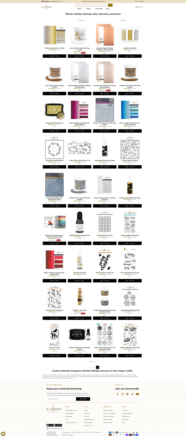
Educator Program (108, 416)
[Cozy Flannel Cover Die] (105, 222)
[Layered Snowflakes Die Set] (130, 297)
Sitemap (98, 432)
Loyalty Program (108, 419)
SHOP (80, 8)
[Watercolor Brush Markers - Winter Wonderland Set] (54, 222)
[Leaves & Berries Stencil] (130, 147)
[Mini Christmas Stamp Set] (105, 259)
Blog (123, 422)
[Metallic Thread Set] (130, 35)
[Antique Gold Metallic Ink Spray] (130, 184)
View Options (54, 355)
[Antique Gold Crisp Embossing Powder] (130, 72)
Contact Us (87, 425)
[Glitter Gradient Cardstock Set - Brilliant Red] (54, 259)
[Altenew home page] (46, 7)
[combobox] (91, 5)
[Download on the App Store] (50, 425)
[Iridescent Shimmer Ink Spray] (105, 147)
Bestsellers (68, 416)
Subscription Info (89, 419)
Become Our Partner (109, 413)
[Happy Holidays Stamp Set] (130, 222)
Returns (86, 416)
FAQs (85, 410)
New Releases (69, 413)
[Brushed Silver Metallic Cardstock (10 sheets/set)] (79, 72)
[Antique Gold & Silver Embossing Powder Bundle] (105, 297)
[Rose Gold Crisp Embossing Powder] (54, 72)
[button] (3, 434)
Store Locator (88, 422)
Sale (66, 419)
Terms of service (76, 432)
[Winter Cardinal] (54, 334)
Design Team (126, 416)
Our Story (125, 410)
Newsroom (125, 419)
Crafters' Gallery (107, 422)
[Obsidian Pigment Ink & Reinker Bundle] (79, 334)
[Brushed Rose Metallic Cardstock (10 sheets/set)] (105, 72)
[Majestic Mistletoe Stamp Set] (130, 334)
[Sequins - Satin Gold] (79, 297)
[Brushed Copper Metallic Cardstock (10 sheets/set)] (105, 35)
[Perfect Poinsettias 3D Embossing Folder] (105, 110)
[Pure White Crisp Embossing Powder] (79, 35)
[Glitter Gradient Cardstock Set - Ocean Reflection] (130, 110)
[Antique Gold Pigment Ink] (54, 110)
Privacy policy (67, 432)
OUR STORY (99, 8)
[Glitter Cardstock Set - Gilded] (54, 35)
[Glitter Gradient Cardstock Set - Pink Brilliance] (79, 110)
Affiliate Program (108, 410)
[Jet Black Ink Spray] (79, 259)
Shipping (87, 413)
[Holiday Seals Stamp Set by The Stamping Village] (105, 334)
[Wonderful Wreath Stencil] (54, 147)
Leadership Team (127, 413)
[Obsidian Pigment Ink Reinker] (79, 222)
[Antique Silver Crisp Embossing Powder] (79, 184)
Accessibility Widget (67, 435)
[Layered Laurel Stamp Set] (54, 297)
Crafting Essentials (70, 410)
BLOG (108, 8)
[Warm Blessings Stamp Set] (130, 259)
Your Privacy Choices (89, 432)
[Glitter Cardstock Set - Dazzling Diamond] (105, 184)
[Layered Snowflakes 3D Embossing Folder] (54, 184)
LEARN (88, 8)
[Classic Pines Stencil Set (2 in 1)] (79, 147)
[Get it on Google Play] (58, 425)
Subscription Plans (70, 422)
